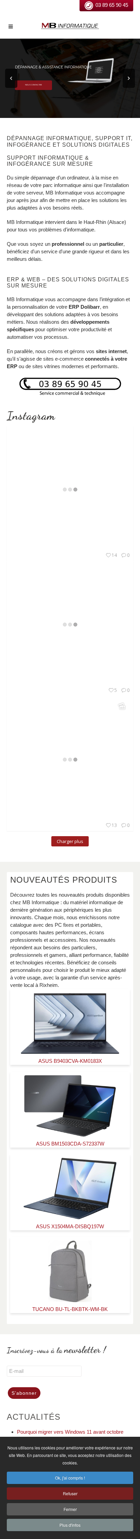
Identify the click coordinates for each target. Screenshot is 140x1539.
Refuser (70, 1493)
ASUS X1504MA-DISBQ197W (70, 1226)
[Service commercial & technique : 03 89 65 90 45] (70, 386)
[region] (70, 78)
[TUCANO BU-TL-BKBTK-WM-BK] (70, 1271)
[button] (11, 78)
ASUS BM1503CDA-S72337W (70, 1144)
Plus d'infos (70, 1525)
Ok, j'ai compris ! (70, 1478)
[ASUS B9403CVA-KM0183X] (70, 1023)
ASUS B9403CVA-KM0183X (70, 1061)
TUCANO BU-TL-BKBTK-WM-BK (70, 1309)
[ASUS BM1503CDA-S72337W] (70, 1106)
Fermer (70, 1509)
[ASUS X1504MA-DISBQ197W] (70, 1188)
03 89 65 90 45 (111, 5)
